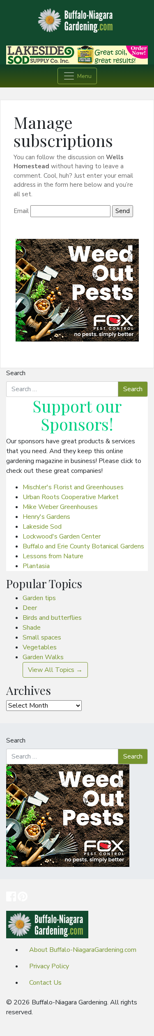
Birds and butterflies (52, 617)
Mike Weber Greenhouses (60, 506)
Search (15, 373)
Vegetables (40, 647)
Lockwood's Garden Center (62, 536)
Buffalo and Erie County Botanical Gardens (83, 546)
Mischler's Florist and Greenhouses (73, 487)
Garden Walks (43, 657)
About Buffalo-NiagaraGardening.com (82, 949)
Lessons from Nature (53, 556)
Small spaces (42, 637)
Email (21, 211)
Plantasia (36, 566)
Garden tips (39, 598)
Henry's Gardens (46, 516)
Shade (32, 627)
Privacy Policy (49, 966)
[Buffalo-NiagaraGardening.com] (77, 18)
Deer (30, 607)
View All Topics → (55, 669)
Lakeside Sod (42, 526)
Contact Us (45, 982)
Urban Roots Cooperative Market (71, 497)
